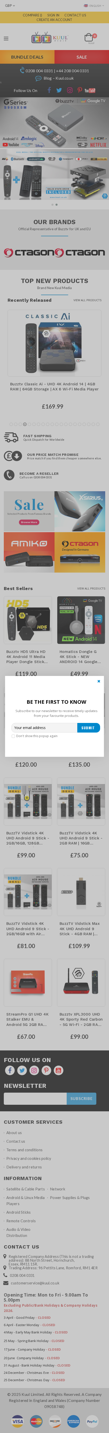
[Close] (98, 681)
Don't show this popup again (37, 736)
